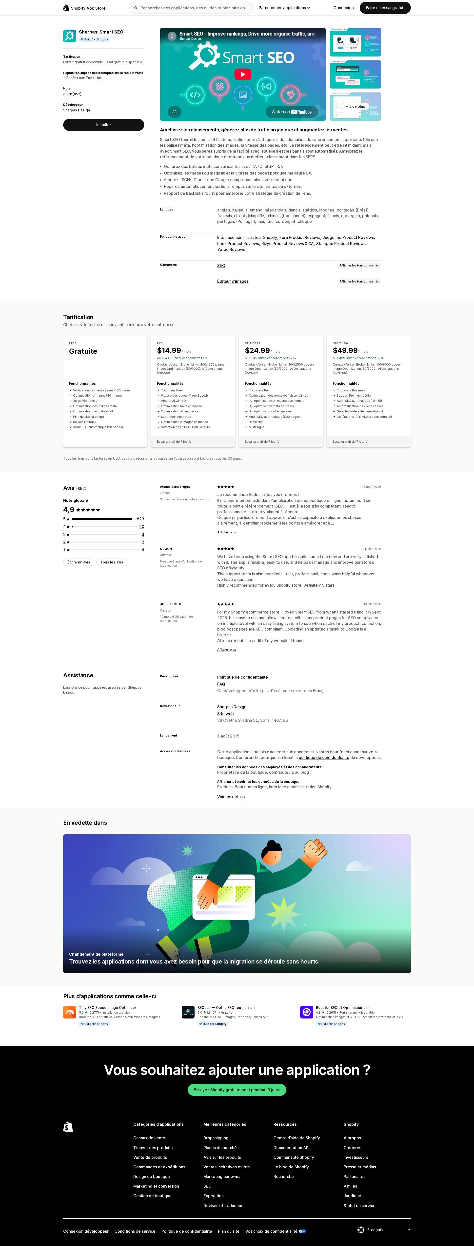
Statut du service (359, 1205)
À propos (352, 1137)
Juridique (352, 1195)
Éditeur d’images (233, 281)
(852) (77, 94)
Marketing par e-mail (222, 1176)
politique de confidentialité (324, 757)
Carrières (352, 1147)
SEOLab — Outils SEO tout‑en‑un (226, 1007)
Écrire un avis (78, 562)
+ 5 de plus (355, 106)
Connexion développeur (86, 1231)
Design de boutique (151, 1176)
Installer (103, 124)
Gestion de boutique (152, 1195)
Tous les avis (111, 562)
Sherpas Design (76, 110)
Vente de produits (150, 1157)
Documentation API (292, 1147)
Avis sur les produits (222, 1157)
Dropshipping (215, 1137)
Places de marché (220, 1147)
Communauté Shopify (294, 1157)
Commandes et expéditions (159, 1166)
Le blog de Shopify (291, 1166)
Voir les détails (231, 796)
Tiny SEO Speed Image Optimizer (107, 1007)
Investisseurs (356, 1157)
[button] (118, 1016)
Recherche (284, 1176)
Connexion (344, 7)
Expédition (213, 1195)
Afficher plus (226, 532)
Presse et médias (360, 1166)
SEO (221, 265)
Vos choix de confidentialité (271, 1231)
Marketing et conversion (156, 1186)
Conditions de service (135, 1231)
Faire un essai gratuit (385, 7)
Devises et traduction (223, 1205)
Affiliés (350, 1186)
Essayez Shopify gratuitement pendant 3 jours (237, 1089)
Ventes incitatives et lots (226, 1166)
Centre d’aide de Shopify (297, 1137)
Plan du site (228, 1231)
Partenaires (354, 1176)
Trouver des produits (153, 1147)
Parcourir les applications (282, 7)
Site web (225, 713)
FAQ (221, 684)
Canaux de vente (149, 1137)
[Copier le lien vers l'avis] (194, 487)
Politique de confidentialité (242, 677)
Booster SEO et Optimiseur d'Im (343, 1007)
